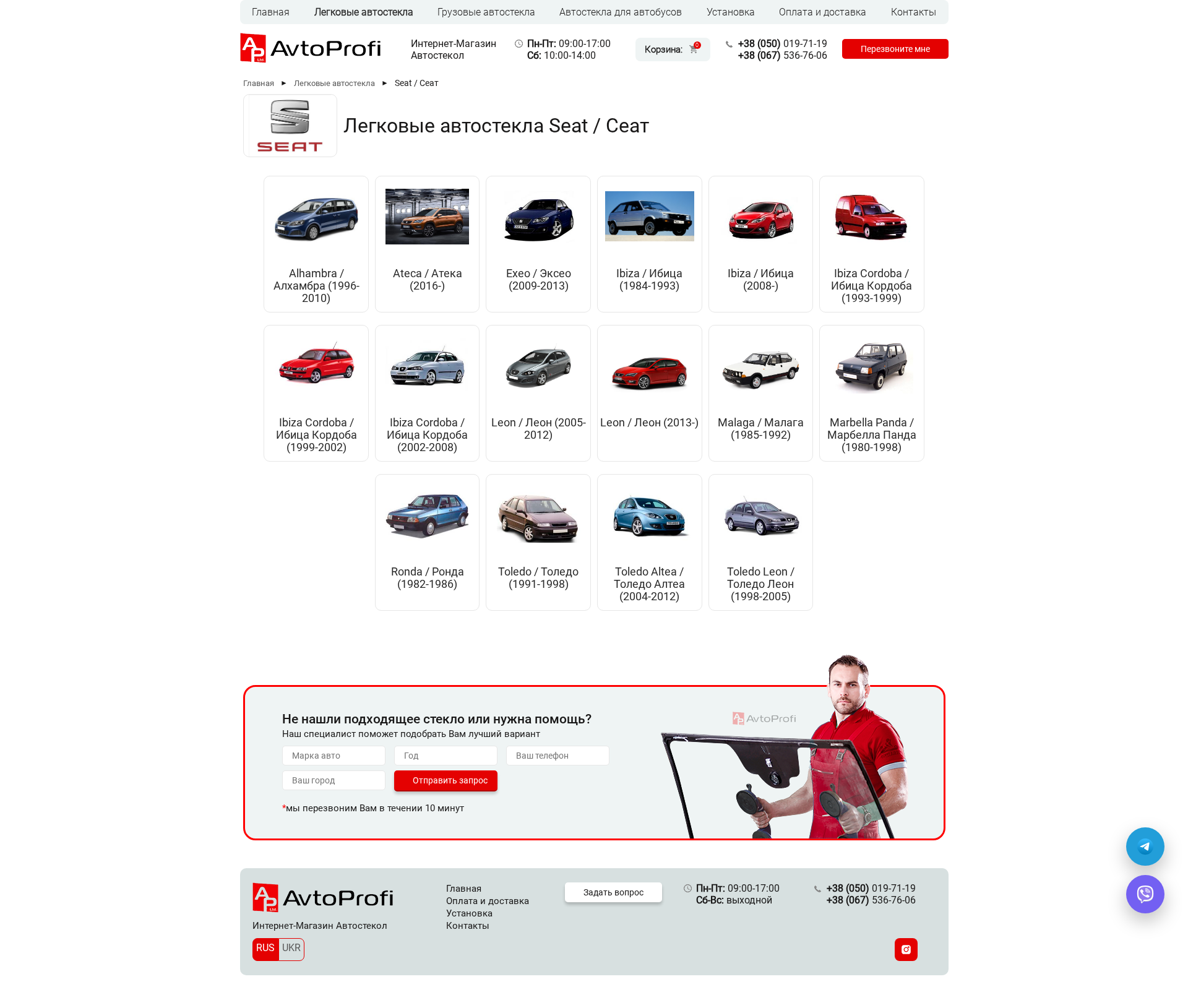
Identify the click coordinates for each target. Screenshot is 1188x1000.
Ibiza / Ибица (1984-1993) (649, 279)
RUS (265, 948)
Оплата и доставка (822, 12)
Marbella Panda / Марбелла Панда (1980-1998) (871, 435)
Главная (271, 12)
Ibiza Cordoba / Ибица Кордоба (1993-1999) (871, 285)
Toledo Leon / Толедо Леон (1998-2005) (760, 584)
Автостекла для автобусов (620, 12)
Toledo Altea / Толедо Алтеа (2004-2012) (649, 584)
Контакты (913, 12)
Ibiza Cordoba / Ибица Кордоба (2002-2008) (427, 435)
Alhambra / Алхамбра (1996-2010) (316, 285)
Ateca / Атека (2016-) (427, 279)
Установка (731, 12)
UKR (291, 948)
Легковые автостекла (363, 12)
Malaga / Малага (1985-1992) (761, 428)
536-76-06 (782, 55)
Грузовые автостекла (486, 12)
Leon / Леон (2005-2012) (538, 428)
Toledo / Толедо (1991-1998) (538, 578)
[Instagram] (906, 949)
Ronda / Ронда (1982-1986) (427, 578)
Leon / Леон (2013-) (649, 422)
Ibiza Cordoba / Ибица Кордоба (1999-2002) (316, 435)
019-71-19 (782, 44)
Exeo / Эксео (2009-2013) (538, 279)
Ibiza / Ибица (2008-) (761, 279)
